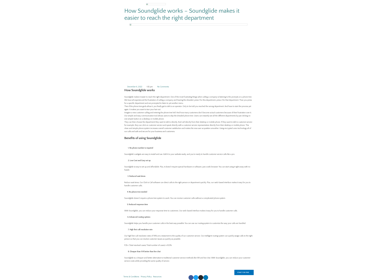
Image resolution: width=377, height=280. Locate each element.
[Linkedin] (205, 277)
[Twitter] (195, 277)
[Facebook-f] (190, 277)
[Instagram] (200, 277)
